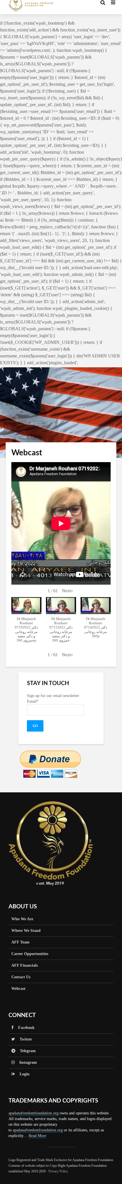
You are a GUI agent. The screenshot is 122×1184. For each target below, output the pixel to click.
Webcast (18, 988)
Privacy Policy (58, 1171)
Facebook (24, 1028)
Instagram (26, 1062)
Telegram (25, 1051)
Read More (37, 1136)
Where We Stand (26, 930)
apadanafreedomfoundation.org (33, 1113)
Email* (33, 701)
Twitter (23, 1039)
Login (22, 1074)
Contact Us (20, 977)
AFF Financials (24, 965)
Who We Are (22, 919)
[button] (67, 590)
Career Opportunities (29, 954)
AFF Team (20, 942)
